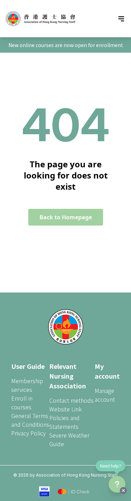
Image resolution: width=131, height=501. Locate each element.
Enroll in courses (21, 402)
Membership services (27, 385)
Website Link (65, 409)
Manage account (105, 394)
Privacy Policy (28, 433)
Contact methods (71, 400)
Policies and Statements (64, 422)
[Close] (123, 490)
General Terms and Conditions (30, 419)
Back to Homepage (65, 217)
